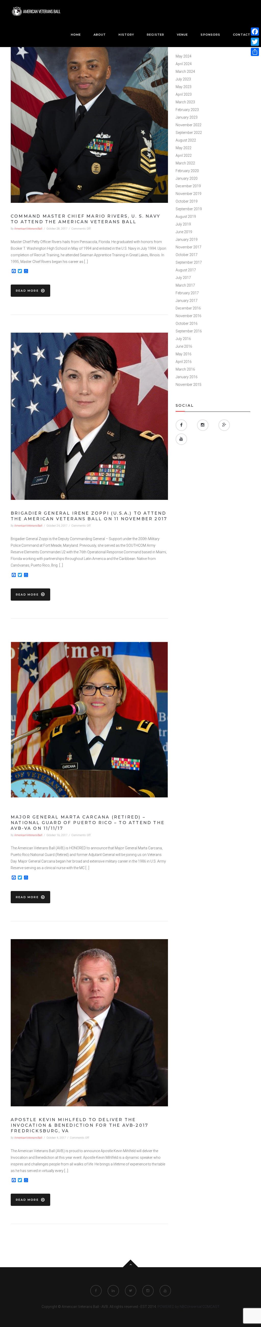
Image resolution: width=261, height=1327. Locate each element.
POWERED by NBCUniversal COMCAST (188, 1307)
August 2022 (186, 140)
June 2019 (184, 232)
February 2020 (187, 171)
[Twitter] (255, 42)
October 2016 (187, 323)
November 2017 (188, 247)
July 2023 (183, 79)
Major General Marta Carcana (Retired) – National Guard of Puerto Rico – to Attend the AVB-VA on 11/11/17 (88, 823)
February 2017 (187, 293)
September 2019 (189, 209)
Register (155, 34)
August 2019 (186, 217)
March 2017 (185, 285)
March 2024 (185, 71)
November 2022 (188, 125)
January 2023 (187, 117)
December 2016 (188, 308)
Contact (241, 34)
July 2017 (183, 278)
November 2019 (188, 194)
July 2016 (183, 339)
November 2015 (188, 385)
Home (76, 34)
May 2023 (183, 87)
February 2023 (187, 110)
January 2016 (187, 377)
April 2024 (184, 64)
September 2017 (189, 262)
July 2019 (183, 224)
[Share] (255, 52)
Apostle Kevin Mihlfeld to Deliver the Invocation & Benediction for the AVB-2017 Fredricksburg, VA (79, 1125)
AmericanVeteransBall (28, 228)
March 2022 (185, 163)
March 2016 (185, 369)
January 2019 (187, 239)
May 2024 (183, 56)
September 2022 (189, 133)
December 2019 (188, 186)
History (126, 34)
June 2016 (184, 346)
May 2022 (183, 148)
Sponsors (210, 34)
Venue (182, 34)
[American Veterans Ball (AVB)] (36, 11)
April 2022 (184, 155)
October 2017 (187, 255)
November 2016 (188, 316)
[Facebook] (255, 31)
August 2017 (186, 270)
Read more (27, 290)
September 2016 (189, 331)
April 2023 (184, 94)
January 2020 (187, 178)
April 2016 (184, 362)
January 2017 (187, 301)
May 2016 (183, 354)
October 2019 (187, 201)
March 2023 (185, 102)
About (100, 34)
